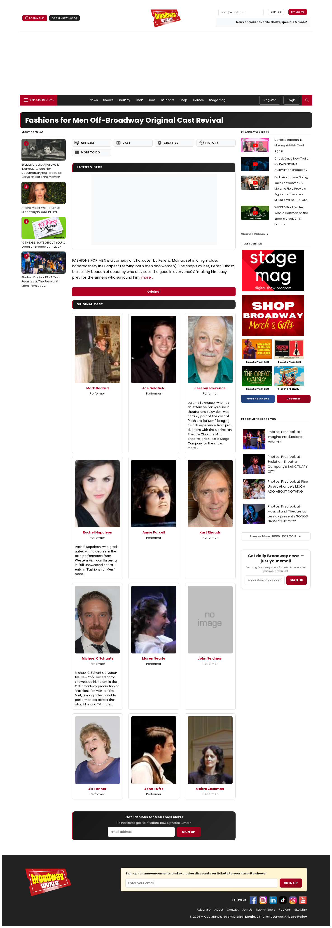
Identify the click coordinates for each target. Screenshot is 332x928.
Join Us (247, 910)
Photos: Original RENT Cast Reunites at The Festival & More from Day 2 (40, 271)
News (94, 100)
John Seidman (210, 658)
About (218, 910)
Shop (183, 100)
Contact (232, 910)
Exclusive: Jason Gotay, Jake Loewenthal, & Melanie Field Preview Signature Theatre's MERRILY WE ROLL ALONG (291, 188)
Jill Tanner (97, 789)
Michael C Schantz (97, 658)
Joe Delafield (153, 388)
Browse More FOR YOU (273, 536)
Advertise (204, 910)
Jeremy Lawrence (210, 388)
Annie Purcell (154, 532)
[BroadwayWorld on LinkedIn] (273, 900)
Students (167, 100)
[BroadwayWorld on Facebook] (253, 900)
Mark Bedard (97, 388)
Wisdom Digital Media (237, 916)
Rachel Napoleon (97, 532)
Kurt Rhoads (210, 532)
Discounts (294, 398)
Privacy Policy (295, 916)
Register (270, 100)
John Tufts (153, 789)
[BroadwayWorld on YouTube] (303, 900)
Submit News (265, 910)
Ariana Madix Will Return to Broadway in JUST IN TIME (40, 199)
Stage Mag (217, 100)
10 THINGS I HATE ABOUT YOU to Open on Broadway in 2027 (43, 234)
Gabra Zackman (210, 789)
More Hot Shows (258, 398)
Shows (108, 100)
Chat (139, 100)
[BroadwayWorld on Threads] (293, 900)
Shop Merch (36, 18)
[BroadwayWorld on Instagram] (263, 900)
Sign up (296, 580)
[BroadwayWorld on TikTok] (283, 900)
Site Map (300, 910)
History (211, 143)
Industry (124, 100)
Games (198, 100)
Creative (171, 143)
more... (147, 277)
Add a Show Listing (64, 18)
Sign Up (188, 832)
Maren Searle (153, 658)
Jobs (152, 100)
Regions (285, 910)
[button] (307, 100)
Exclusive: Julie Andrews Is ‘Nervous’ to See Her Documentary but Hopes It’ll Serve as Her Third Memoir (41, 160)
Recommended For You (258, 419)
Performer (97, 393)
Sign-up (276, 12)
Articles (88, 143)
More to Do (90, 152)
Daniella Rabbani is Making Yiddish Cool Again (289, 145)
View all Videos (253, 234)
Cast (126, 143)
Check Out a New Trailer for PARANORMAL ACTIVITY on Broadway (292, 164)
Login (292, 100)
